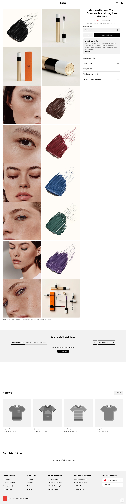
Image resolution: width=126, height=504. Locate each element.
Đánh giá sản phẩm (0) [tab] (18, 342)
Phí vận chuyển (100, 23)
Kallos (27, 498)
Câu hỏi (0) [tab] (43, 342)
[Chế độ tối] (113, 2)
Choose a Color (87, 26)
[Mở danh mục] (3, 2)
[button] (109, 2)
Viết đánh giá (63, 351)
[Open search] (95, 342)
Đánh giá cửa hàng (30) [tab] (32, 342)
